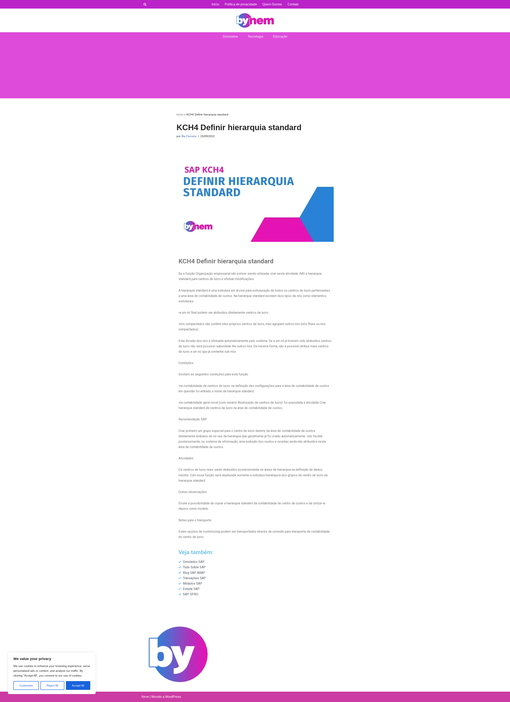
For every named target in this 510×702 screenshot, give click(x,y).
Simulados (230, 36)
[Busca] (144, 4)
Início (215, 4)
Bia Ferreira (188, 136)
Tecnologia (255, 36)
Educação (280, 36)
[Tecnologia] (255, 20)
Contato (293, 4)
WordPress (173, 696)
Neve (145, 696)
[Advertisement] (255, 70)
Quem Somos (272, 4)
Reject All (52, 685)
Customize (26, 685)
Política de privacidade (241, 4)
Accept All (78, 685)
